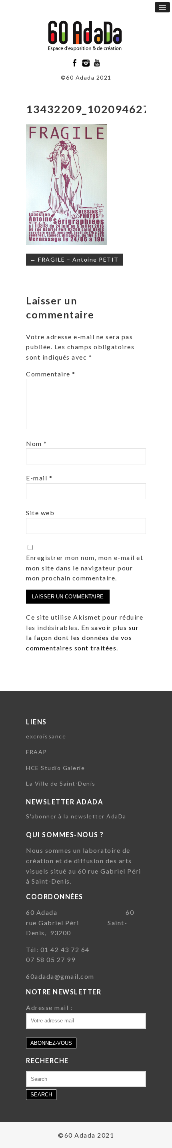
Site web (40, 512)
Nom (36, 443)
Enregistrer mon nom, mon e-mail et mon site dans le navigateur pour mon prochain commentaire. (84, 568)
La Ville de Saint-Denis (61, 783)
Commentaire (51, 374)
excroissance (46, 736)
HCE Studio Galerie (55, 767)
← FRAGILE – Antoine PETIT (74, 259)
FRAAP (36, 751)
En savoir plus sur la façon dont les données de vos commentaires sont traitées (82, 638)
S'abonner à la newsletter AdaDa (76, 816)
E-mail (39, 478)
